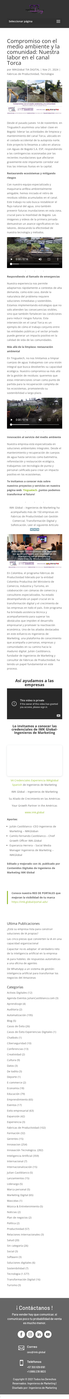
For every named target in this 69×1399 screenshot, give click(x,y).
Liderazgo (13, 1184)
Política (11, 1223)
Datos (10, 1065)
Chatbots (12, 1037)
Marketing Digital (17, 1195)
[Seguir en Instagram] (30, 1334)
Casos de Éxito (16, 1026)
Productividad (15, 1229)
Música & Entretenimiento (23, 1206)
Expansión (13, 1116)
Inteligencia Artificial (19, 1155)
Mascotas (13, 1200)
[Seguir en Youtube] (48, 1334)
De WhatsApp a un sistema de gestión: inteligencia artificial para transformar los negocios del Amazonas (32, 973)
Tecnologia (47, 74)
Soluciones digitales (19, 1262)
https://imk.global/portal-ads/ (30, 902)
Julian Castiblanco (18, 1172)
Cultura (11, 1060)
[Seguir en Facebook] (21, 1334)
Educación (13, 1094)
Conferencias (15, 1049)
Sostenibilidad (16, 1268)
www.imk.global (34, 812)
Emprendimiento (17, 1099)
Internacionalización (19, 1167)
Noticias (12, 1212)
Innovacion (13, 1144)
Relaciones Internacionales (23, 1234)
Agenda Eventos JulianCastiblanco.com (31, 998)
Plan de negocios (17, 1217)
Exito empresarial (18, 1110)
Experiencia (14, 1122)
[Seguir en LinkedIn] (39, 1334)
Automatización (16, 1015)
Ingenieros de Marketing (43, 1387)
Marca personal (16, 1189)
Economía (13, 1088)
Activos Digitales (17, 992)
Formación (13, 1133)
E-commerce (14, 1082)
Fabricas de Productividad (23, 74)
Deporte (12, 1077)
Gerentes (12, 1139)
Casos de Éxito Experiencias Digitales (29, 1032)
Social (10, 1251)
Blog (9, 1020)
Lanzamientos (15, 1178)
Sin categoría (15, 1245)
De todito (12, 1071)
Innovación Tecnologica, (21, 1150)
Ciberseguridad (16, 1043)
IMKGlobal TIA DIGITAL (26, 69)
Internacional (15, 1161)
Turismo (12, 1285)
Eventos (12, 1105)
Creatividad (14, 1054)
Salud (10, 1240)
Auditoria (12, 1009)
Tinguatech (30, 490)
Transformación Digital (21, 1279)
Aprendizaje (14, 1003)
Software (12, 1257)
